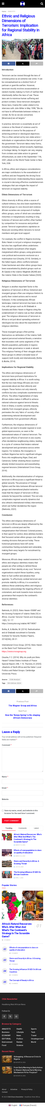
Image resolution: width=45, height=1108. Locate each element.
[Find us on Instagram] (16, 1016)
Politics (19, 1039)
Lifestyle (20, 1032)
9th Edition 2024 (14, 683)
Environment (7, 1042)
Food (4, 1045)
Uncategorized (37, 1039)
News (18, 1035)
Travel (33, 1035)
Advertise (13, 1089)
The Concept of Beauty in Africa (21, 980)
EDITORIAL (6, 1039)
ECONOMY (6, 1035)
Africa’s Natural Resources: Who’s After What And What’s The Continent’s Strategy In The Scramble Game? (17, 930)
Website (5, 799)
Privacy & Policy (26, 1089)
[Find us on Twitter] (10, 1016)
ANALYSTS (11, 11)
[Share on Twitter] (23, 64)
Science (19, 1045)
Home (4, 11)
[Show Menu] (3, 4)
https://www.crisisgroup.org (14, 651)
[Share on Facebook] (8, 64)
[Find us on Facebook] (4, 1016)
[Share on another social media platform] (36, 64)
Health (19, 1029)
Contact (5, 1092)
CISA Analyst (15, 679)
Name (5, 776)
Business (6, 1032)
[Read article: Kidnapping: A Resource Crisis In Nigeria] (7, 1059)
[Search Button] (42, 4)
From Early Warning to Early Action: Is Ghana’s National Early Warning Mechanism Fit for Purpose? (28, 1069)
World (33, 1042)
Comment (7, 745)
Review (19, 1042)
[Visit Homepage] (22, 3)
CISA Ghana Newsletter (15, 1097)
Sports (34, 1029)
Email (5, 788)
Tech (33, 1032)
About (4, 1089)
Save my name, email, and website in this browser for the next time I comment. (21, 812)
